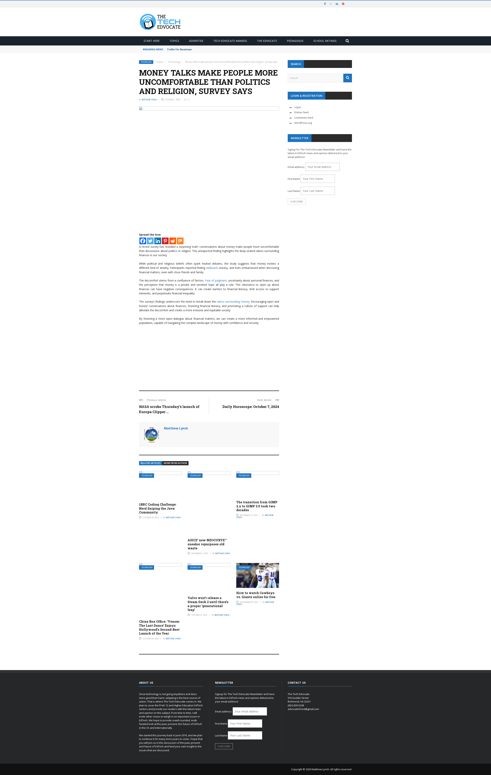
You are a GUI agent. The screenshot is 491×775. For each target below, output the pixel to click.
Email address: (296, 167)
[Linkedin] (157, 241)
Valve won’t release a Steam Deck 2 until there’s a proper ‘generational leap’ (208, 604)
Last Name (294, 191)
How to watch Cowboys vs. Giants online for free (255, 595)
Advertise (196, 41)
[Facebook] (142, 241)
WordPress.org (303, 123)
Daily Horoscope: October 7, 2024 (250, 406)
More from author (175, 463)
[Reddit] (172, 241)
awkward (211, 268)
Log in (297, 107)
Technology (146, 62)
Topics (174, 41)
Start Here (152, 41)
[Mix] (180, 241)
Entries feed (301, 112)
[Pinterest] (165, 241)
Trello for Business (179, 49)
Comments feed (303, 117)
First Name (294, 179)
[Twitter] (150, 241)
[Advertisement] (209, 356)
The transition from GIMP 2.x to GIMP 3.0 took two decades (256, 506)
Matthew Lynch (149, 99)
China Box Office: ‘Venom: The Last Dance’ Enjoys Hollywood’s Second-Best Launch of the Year (159, 627)
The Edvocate (267, 41)
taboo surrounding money (233, 301)
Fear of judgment (216, 280)
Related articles (151, 463)
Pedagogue (295, 41)
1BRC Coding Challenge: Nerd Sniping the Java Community (157, 508)
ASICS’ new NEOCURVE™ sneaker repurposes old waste (207, 544)
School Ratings (325, 41)
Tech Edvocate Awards (230, 41)
